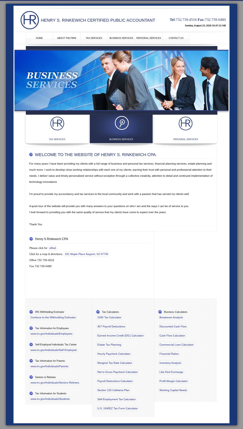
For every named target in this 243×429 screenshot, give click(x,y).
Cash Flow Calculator (172, 335)
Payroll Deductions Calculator (115, 381)
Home (39, 38)
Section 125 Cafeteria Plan (113, 390)
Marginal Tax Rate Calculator (114, 362)
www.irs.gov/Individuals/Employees (51, 333)
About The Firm (66, 38)
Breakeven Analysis (171, 317)
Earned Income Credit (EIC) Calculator (120, 335)
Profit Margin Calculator (173, 381)
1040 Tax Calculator (109, 317)
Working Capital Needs (173, 390)
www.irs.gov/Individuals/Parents (49, 366)
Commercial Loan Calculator (176, 344)
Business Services (121, 38)
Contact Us (176, 38)
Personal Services (148, 38)
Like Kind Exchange (171, 371)
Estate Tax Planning (109, 344)
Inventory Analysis (170, 362)
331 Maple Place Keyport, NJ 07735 (86, 254)
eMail (52, 247)
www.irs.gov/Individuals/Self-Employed (54, 349)
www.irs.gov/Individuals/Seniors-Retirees (55, 382)
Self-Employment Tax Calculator (116, 399)
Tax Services (94, 38)
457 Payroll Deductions (111, 326)
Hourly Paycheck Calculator (113, 353)
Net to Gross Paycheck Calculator (117, 371)
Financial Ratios (169, 353)
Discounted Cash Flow (172, 326)
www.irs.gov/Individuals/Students (50, 398)
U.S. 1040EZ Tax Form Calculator (117, 408)
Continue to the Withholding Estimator (53, 317)
